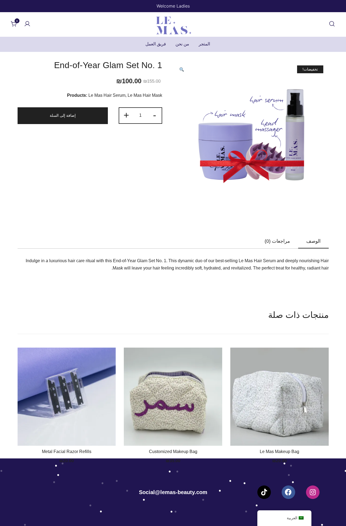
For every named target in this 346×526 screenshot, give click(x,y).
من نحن (182, 44)
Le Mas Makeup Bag (279, 451)
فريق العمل (155, 44)
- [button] (154, 115)
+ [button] (126, 115)
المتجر (204, 44)
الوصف (313, 241)
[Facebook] (288, 492)
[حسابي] (27, 24)
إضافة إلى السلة (63, 115)
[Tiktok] (264, 492)
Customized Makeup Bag (173, 451)
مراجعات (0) (277, 241)
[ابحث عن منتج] (332, 24)
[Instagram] (313, 492)
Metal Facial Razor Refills (66, 451)
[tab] (313, 241)
